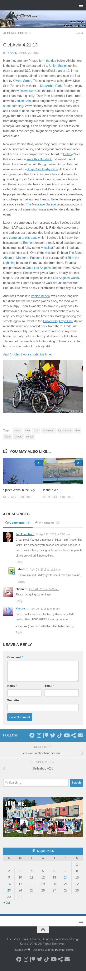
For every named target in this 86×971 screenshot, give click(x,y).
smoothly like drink (39, 159)
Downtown (27, 90)
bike (27, 430)
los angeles (64, 430)
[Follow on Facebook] (32, 735)
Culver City (50, 321)
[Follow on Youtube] (66, 735)
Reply (19, 561)
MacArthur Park (51, 85)
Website (13, 700)
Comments (19, 522)
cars (36, 430)
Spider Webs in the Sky (19, 490)
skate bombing (13, 106)
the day (51, 60)
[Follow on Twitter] (52, 735)
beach (17, 430)
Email (49, 685)
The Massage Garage (41, 204)
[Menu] (81, 5)
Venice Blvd (23, 101)
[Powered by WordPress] (29, 949)
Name (12, 685)
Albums (9, 33)
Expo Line (66, 321)
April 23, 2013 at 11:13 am (45, 569)
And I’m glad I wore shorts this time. (27, 354)
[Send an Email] (80, 735)
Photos (24, 33)
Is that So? (50, 490)
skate (8, 436)
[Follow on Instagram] (39, 735)
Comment (15, 657)
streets (18, 436)
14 (65, 877)
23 (9, 890)
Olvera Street (22, 80)
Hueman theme (64, 949)
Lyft (14, 189)
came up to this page (23, 237)
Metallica (47, 247)
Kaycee (20, 608)
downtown (48, 430)
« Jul (6, 902)
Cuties (67, 154)
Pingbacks (48, 522)
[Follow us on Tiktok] (59, 735)
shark (12, 52)
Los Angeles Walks (66, 278)
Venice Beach (40, 296)
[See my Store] (73, 735)
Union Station (58, 65)
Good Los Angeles (38, 267)
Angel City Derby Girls (42, 169)
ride (77, 430)
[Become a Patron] (45, 735)
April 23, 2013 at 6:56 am (54, 534)
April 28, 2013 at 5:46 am (44, 589)
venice (30, 436)
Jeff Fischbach (25, 534)
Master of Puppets (28, 257)
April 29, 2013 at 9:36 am (45, 608)
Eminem (28, 242)
